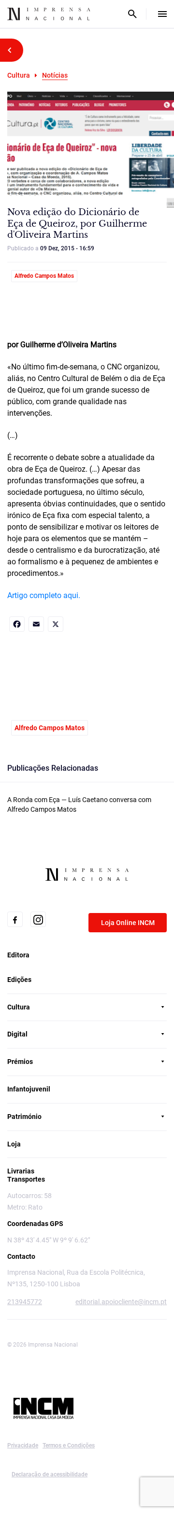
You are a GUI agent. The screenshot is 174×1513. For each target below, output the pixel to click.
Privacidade (22, 1445)
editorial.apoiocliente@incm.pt (121, 1302)
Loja (14, 1144)
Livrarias (20, 1171)
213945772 (24, 1302)
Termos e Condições (69, 1445)
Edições (19, 979)
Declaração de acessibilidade (49, 1474)
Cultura (18, 75)
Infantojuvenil (28, 1089)
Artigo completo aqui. (43, 595)
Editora (18, 955)
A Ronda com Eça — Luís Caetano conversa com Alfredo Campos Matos (79, 804)
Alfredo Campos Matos (44, 276)
